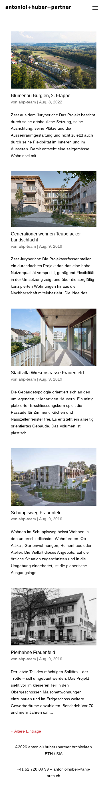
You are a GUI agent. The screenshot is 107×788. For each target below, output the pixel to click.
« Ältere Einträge (26, 731)
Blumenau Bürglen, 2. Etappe (40, 95)
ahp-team (27, 102)
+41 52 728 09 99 (33, 769)
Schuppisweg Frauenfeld (36, 512)
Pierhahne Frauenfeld (33, 652)
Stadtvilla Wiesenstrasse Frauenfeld (47, 372)
